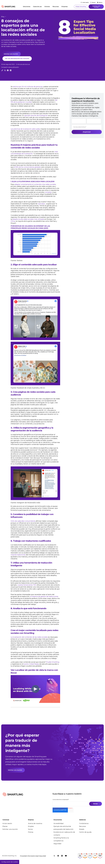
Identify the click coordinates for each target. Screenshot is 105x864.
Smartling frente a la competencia (61, 839)
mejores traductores (18, 555)
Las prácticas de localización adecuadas (25, 129)
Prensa (30, 832)
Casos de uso (37, 6)
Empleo (31, 826)
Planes (4, 826)
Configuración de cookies (9, 862)
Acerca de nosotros (35, 823)
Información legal (33, 856)
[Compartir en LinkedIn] (11, 70)
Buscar (93, 2)
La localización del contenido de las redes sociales (29, 637)
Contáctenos (84, 823)
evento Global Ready (31, 664)
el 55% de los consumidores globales (27, 167)
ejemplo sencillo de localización (36, 115)
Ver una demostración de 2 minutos (17, 58)
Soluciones (26, 6)
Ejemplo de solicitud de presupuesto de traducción (63, 827)
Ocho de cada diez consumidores (23, 521)
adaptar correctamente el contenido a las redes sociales (35, 184)
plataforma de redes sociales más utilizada (28, 219)
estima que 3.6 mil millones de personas (28, 87)
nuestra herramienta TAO (26, 585)
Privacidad (23, 856)
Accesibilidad (58, 823)
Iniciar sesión (85, 2)
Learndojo (41, 204)
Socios (30, 829)
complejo (48, 192)
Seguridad (57, 844)
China (13, 221)
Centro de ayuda (85, 832)
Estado (81, 829)
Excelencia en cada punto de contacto (64, 833)
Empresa (65, 6)
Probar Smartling (81, 6)
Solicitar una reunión (96, 6)
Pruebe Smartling (52, 662)
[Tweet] (5, 70)
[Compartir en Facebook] (8, 70)
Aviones (47, 6)
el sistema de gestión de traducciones (44, 596)
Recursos (56, 6)
